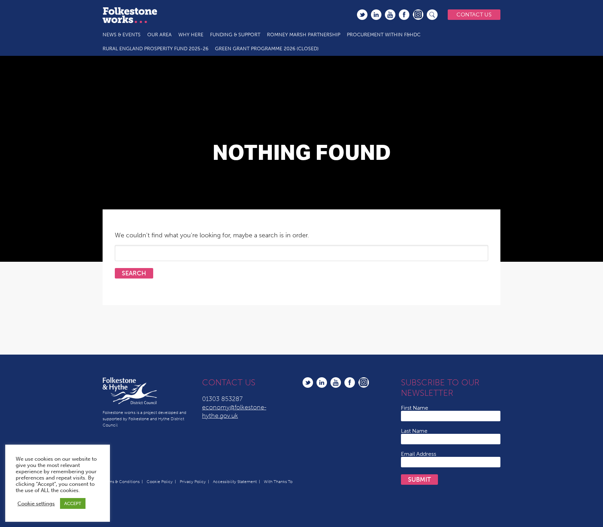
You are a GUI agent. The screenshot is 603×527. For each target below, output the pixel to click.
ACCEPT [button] (72, 503)
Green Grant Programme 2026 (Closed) (267, 49)
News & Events (122, 35)
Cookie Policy (160, 481)
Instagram (418, 14)
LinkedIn (376, 14)
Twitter (362, 14)
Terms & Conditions (121, 481)
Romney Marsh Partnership (303, 35)
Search (432, 14)
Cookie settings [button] (36, 503)
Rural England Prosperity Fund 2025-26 (155, 49)
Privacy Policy (193, 481)
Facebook (404, 14)
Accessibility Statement (235, 481)
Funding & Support (235, 35)
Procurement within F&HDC (383, 35)
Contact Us (474, 14)
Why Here (190, 35)
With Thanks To (278, 481)
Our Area (159, 35)
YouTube (390, 14)
